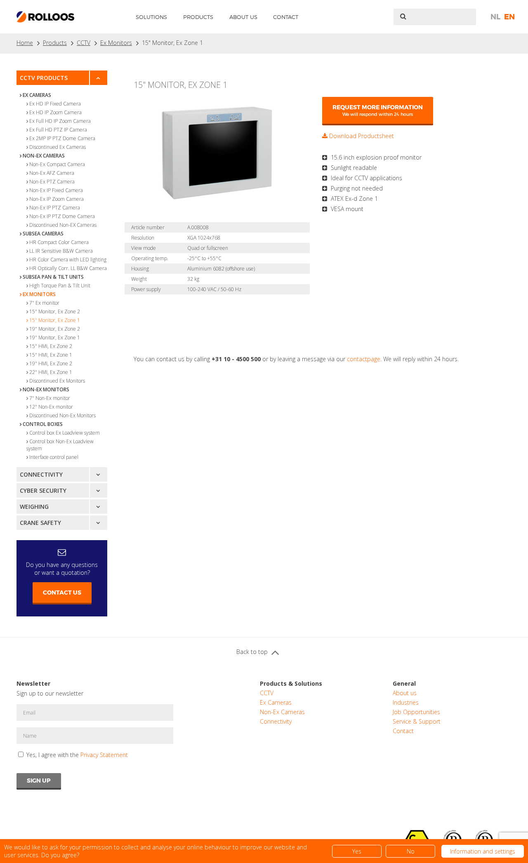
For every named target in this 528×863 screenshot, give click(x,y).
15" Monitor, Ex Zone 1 (172, 43)
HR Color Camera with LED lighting (67, 259)
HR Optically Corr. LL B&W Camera (68, 268)
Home (24, 43)
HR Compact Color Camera (59, 242)
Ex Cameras (37, 95)
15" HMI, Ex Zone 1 (50, 354)
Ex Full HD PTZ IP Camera (58, 129)
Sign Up (39, 780)
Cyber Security (43, 490)
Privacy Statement (104, 755)
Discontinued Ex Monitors (57, 380)
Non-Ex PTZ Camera (52, 181)
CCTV (83, 43)
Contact (285, 17)
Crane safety (40, 523)
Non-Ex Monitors (46, 389)
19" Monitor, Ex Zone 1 (54, 337)
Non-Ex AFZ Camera (51, 172)
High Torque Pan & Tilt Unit (59, 285)
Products (198, 17)
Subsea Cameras (43, 233)
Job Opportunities (416, 712)
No (411, 851)
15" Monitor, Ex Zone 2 (54, 311)
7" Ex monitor (44, 302)
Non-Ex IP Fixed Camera (56, 190)
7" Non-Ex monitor (49, 398)
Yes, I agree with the (77, 755)
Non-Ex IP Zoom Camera (56, 198)
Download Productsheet (361, 136)
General (404, 683)
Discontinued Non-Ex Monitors (62, 415)
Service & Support (417, 721)
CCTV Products (44, 78)
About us (243, 17)
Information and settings (482, 851)
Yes (356, 851)
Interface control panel (53, 457)
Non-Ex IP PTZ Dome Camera (62, 216)
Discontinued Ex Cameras (57, 146)
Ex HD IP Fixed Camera (55, 103)
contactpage (363, 359)
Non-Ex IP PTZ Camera (54, 207)
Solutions (151, 17)
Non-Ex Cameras (44, 155)
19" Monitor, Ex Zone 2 (54, 328)
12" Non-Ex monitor (51, 406)
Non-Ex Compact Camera (57, 164)
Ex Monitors (116, 43)
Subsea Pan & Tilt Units (53, 276)
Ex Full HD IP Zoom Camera (60, 121)
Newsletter (33, 683)
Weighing (34, 506)
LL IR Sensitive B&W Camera (61, 250)
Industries (406, 702)
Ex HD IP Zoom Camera (55, 112)
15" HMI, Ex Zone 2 (50, 346)
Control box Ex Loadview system (64, 432)
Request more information (377, 110)
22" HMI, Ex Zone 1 (50, 372)
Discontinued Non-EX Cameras (63, 224)
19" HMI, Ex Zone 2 (50, 363)
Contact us (62, 592)
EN (509, 17)
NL (495, 17)
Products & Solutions (291, 683)
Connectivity (41, 474)
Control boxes (43, 424)
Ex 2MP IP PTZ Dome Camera (62, 138)
